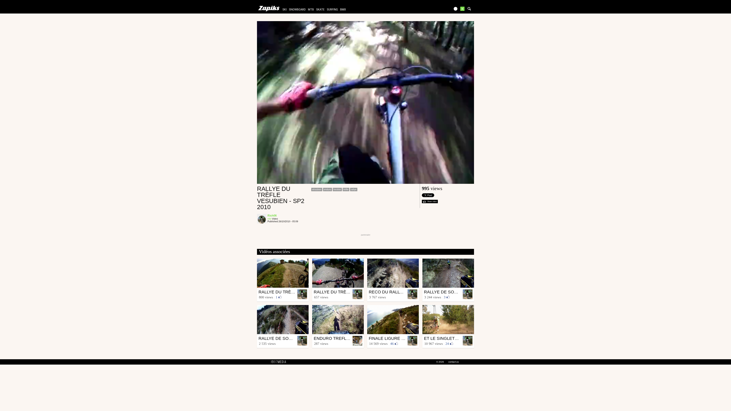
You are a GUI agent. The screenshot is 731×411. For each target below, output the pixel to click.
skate (320, 9)
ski (285, 9)
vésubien (317, 189)
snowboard (297, 9)
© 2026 (440, 362)
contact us (453, 362)
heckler (337, 189)
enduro (327, 189)
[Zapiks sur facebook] (440, 10)
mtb (311, 9)
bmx (343, 9)
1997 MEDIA (279, 362)
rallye (354, 189)
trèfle (346, 189)
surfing (332, 9)
